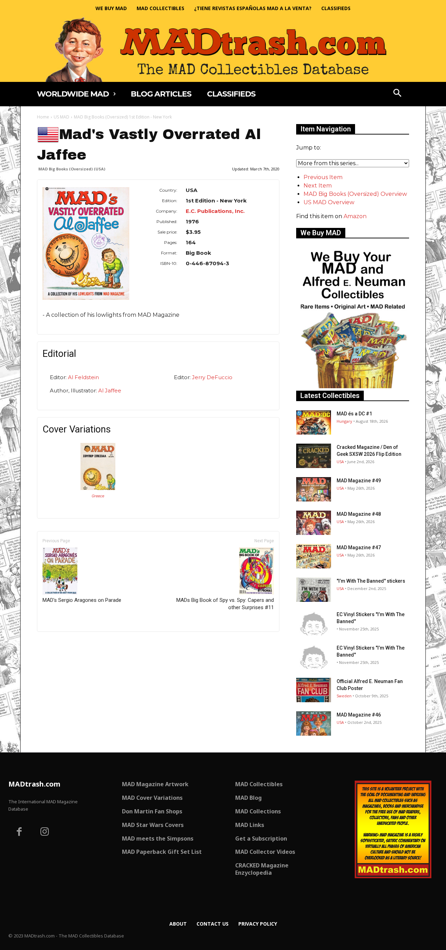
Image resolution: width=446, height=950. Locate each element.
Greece (98, 495)
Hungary (344, 421)
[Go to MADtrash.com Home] (223, 49)
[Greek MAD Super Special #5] (97, 488)
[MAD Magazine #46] (313, 723)
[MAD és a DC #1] (313, 422)
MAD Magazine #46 (359, 715)
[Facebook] (19, 832)
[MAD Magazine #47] (313, 556)
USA (340, 461)
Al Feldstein (83, 377)
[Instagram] (45, 832)
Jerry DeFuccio (212, 377)
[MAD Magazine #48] (313, 523)
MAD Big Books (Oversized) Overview (355, 194)
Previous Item (323, 177)
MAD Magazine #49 (359, 480)
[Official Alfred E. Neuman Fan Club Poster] (313, 690)
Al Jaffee (109, 390)
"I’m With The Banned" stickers (371, 581)
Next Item (317, 185)
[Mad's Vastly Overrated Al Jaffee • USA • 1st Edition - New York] (86, 243)
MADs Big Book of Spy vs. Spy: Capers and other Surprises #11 (225, 604)
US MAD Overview (328, 202)
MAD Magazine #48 (359, 514)
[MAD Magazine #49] (313, 489)
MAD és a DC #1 (354, 413)
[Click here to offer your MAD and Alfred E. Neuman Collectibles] (352, 386)
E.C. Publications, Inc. (215, 211)
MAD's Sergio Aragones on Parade (82, 600)
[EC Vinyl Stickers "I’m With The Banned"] (313, 623)
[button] (397, 94)
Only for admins (61, 643)
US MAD (61, 117)
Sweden (344, 695)
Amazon (355, 216)
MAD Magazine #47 (359, 547)
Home (43, 117)
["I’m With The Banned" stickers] (313, 589)
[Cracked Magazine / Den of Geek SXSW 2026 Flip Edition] (313, 456)
